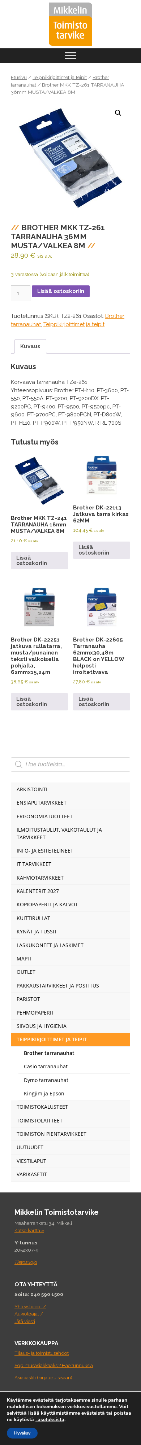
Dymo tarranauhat (46, 1080)
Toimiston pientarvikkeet (51, 1133)
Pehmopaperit (35, 1012)
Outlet (26, 971)
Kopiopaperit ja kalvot (47, 904)
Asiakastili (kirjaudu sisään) (43, 1377)
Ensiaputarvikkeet (42, 802)
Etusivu (19, 77)
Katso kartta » (29, 1230)
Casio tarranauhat (46, 1066)
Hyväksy (22, 1433)
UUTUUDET (30, 1147)
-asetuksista (49, 1419)
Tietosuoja (25, 1262)
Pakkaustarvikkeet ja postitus (58, 985)
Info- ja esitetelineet (45, 850)
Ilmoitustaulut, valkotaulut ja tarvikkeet (59, 833)
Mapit (24, 958)
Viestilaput (31, 1160)
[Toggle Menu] (70, 55)
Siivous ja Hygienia (42, 1026)
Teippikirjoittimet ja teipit (60, 77)
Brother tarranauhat (49, 1053)
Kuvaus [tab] (30, 346)
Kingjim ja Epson (44, 1093)
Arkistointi (32, 789)
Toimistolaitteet (40, 1120)
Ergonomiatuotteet (45, 816)
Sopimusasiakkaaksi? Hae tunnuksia (53, 1365)
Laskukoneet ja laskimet (50, 945)
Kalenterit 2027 (38, 891)
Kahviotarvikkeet (40, 877)
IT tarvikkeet (34, 864)
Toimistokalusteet (42, 1106)
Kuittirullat (33, 918)
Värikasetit (32, 1174)
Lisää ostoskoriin (60, 291)
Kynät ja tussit (37, 931)
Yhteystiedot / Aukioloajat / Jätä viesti (30, 1314)
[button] (118, 112)
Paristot (28, 998)
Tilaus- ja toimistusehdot (41, 1353)
